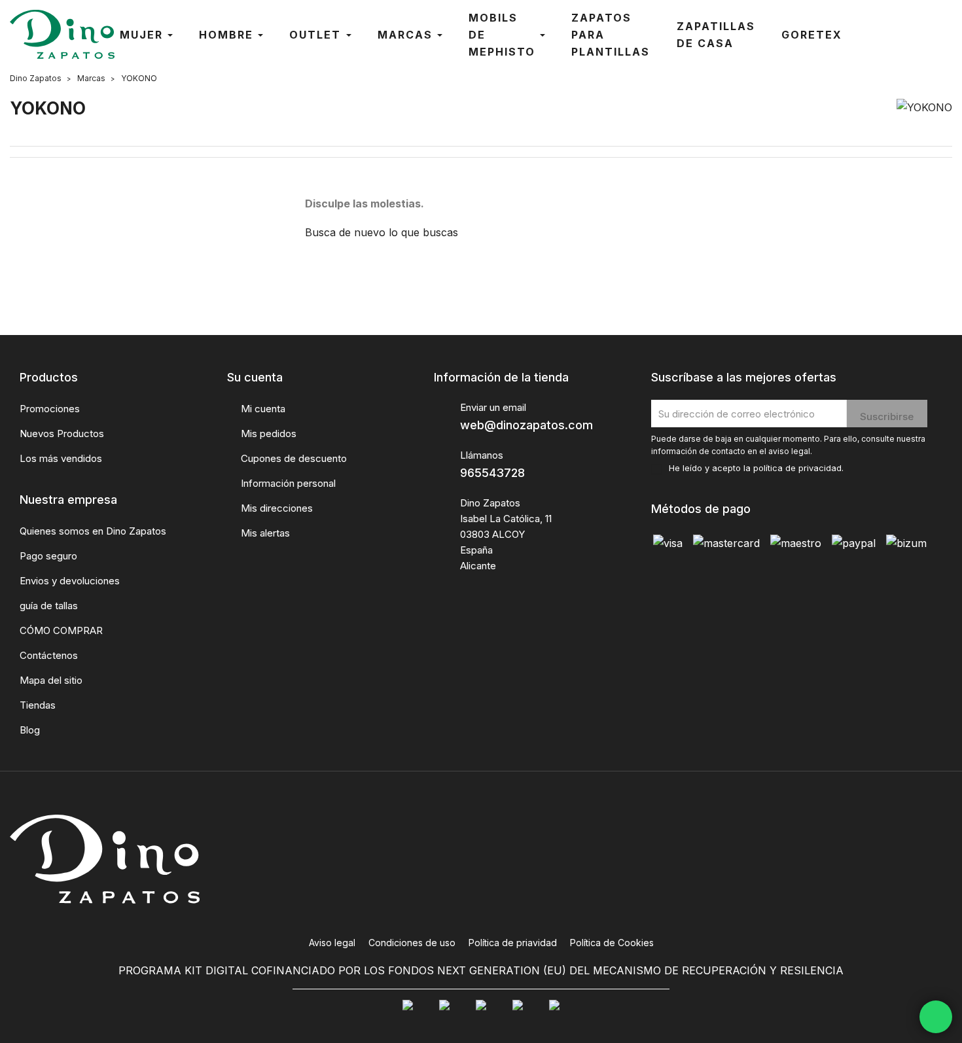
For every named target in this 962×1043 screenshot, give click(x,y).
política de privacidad (797, 468)
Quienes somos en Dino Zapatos (93, 531)
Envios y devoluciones (70, 581)
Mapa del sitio (51, 680)
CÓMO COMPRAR (61, 630)
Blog (30, 730)
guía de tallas (49, 605)
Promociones (50, 408)
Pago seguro (48, 556)
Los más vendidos (61, 458)
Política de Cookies (612, 942)
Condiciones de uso (411, 942)
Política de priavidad (513, 942)
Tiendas (38, 705)
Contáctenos (49, 655)
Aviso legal (332, 942)
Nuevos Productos (62, 433)
